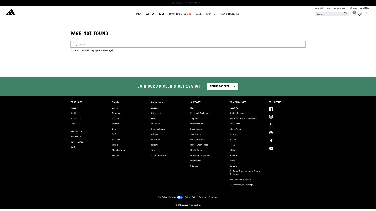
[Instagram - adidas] (287, 117)
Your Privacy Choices (167, 197)
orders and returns (340, 8)
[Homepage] (10, 12)
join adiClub (364, 8)
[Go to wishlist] (359, 14)
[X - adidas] (287, 125)
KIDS (161, 14)
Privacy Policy (191, 197)
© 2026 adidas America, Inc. (188, 205)
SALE (199, 14)
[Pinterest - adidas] (287, 133)
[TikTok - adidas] (287, 141)
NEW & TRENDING (230, 14)
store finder (319, 8)
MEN (138, 14)
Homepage (92, 50)
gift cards (353, 8)
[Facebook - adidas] (287, 109)
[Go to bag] (366, 14)
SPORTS (210, 14)
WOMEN (150, 14)
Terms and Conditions (209, 197)
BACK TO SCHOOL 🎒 (180, 14)
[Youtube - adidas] (287, 149)
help (328, 8)
